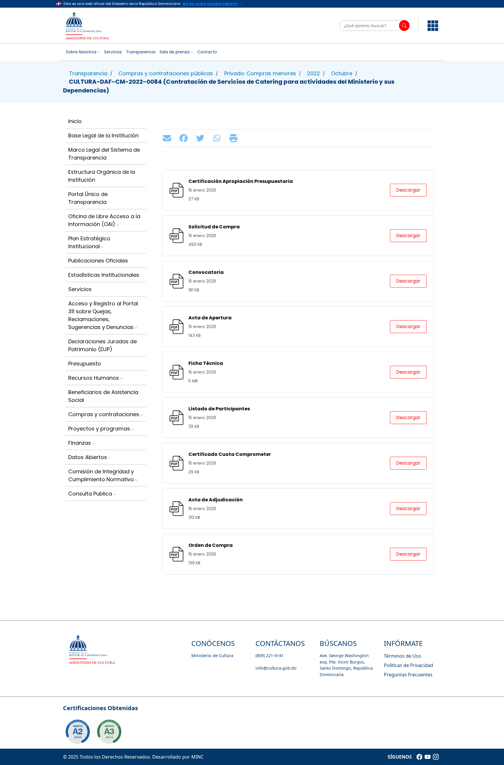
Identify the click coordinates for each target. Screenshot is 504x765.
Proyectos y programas (99, 428)
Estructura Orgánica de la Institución (101, 175)
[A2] (77, 731)
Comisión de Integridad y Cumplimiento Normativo (101, 475)
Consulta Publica (90, 493)
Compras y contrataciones (103, 414)
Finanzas (79, 443)
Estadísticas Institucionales (103, 275)
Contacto (207, 52)
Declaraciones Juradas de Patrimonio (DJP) (102, 345)
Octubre (341, 73)
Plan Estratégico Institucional (89, 242)
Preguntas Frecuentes (408, 674)
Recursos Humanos (93, 377)
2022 (313, 73)
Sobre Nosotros (81, 52)
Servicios (113, 52)
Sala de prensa (175, 52)
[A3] (109, 731)
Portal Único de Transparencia (88, 198)
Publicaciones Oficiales (98, 260)
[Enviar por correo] (168, 138)
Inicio (75, 121)
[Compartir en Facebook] (185, 138)
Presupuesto (84, 363)
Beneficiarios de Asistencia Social (103, 396)
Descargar (408, 190)
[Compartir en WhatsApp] (218, 138)
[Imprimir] (235, 138)
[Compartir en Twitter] (201, 138)
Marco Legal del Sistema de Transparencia (104, 153)
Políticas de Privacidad (408, 665)
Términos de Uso (402, 656)
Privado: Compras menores (260, 73)
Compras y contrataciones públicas (165, 73)
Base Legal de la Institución (103, 135)
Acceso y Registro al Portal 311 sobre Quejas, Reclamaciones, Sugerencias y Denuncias (103, 315)
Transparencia (140, 52)
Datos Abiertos (87, 457)
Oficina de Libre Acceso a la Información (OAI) (104, 220)
